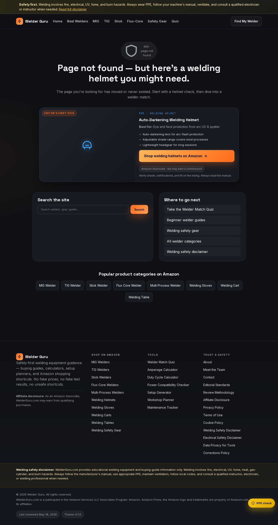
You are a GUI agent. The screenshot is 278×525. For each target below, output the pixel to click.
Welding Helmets (103, 400)
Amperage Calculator (162, 369)
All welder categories (184, 241)
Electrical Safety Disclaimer (222, 437)
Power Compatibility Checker (168, 385)
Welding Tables (102, 422)
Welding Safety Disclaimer (222, 430)
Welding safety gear (183, 230)
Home (57, 21)
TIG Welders (100, 369)
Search (139, 209)
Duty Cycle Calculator (162, 377)
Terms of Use (213, 415)
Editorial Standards (216, 385)
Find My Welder (246, 21)
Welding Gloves (200, 285)
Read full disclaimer (73, 9)
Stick (118, 21)
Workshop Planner (160, 400)
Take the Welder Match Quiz (190, 209)
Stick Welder (98, 285)
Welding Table (139, 297)
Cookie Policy (213, 422)
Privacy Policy (213, 407)
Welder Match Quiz (161, 362)
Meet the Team (214, 369)
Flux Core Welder (129, 285)
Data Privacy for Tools (219, 445)
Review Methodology (218, 392)
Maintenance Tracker (162, 407)
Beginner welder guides (186, 220)
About (207, 362)
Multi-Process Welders (107, 392)
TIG (107, 21)
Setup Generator (159, 392)
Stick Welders (101, 377)
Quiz (175, 21)
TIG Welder (73, 285)
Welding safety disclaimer (187, 251)
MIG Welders (100, 362)
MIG (96, 21)
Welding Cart (230, 285)
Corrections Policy (216, 453)
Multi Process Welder (165, 285)
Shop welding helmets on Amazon (175, 156)
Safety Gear (157, 21)
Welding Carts (101, 415)
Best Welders (77, 21)
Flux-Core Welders (105, 385)
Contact (208, 377)
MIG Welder (47, 285)
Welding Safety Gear (106, 430)
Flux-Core (135, 21)
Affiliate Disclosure (216, 400)
